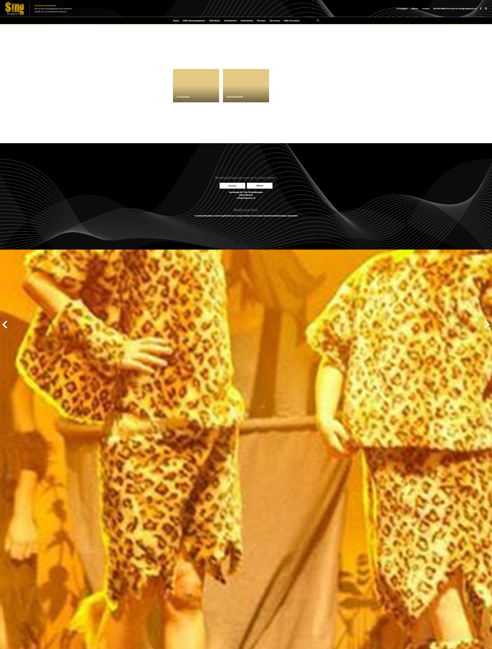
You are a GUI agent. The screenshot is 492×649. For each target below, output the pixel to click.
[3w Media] (490, 646)
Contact (232, 185)
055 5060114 (442, 8)
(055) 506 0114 (246, 195)
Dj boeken (293, 215)
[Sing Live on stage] (14, 8)
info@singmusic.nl (467, 8)
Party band (257, 215)
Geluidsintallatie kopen (275, 215)
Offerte (259, 185)
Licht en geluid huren (224, 215)
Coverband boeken (204, 215)
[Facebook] (480, 8)
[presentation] (5, 324)
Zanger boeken (243, 215)
